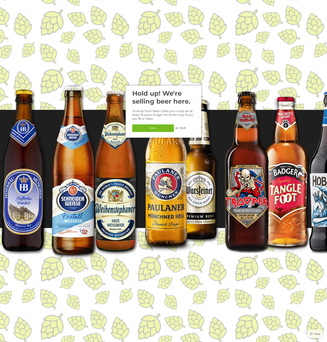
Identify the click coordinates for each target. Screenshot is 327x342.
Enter (153, 128)
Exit (183, 128)
